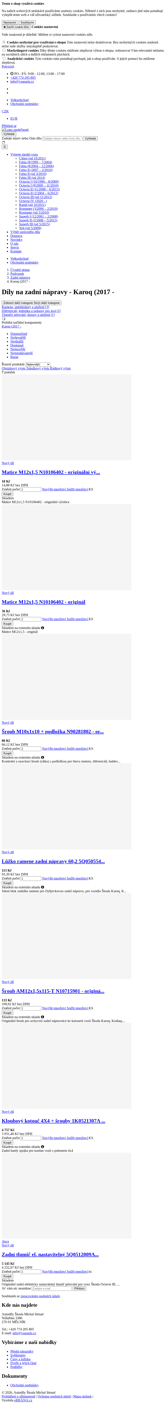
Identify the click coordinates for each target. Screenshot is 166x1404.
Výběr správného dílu (25, 232)
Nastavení (9, 22)
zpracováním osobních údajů (40, 1296)
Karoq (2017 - (11, 326)
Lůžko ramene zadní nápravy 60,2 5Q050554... (53, 861)
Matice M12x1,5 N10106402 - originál (43, 602)
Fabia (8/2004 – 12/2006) (36, 166)
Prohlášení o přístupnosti (18, 1396)
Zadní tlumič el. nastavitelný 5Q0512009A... (50, 1254)
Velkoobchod (19, 100)
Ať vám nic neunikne (17, 1288)
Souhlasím (27, 22)
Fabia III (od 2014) (32, 177)
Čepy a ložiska (20, 1359)
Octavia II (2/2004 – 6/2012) (38, 193)
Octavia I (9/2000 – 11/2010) (39, 185)
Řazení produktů (13, 364)
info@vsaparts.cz (24, 1333)
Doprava (16, 236)
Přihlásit (79, 1288)
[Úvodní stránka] (15, 129)
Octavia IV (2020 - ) (33, 201)
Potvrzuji (8, 66)
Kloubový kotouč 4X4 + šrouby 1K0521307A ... (53, 1121)
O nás (14, 243)
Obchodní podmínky (24, 104)
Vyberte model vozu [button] (24, 154)
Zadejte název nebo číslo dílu (22, 138)
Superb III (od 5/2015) (34, 224)
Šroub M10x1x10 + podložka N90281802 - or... (53, 731)
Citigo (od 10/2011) (32, 158)
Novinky (16, 239)
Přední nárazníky (22, 1351)
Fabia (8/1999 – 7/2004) (35, 162)
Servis (14, 247)
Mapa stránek (82, 1396)
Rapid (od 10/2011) (32, 205)
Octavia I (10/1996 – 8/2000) (39, 181)
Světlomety (18, 1355)
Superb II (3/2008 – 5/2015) (38, 220)
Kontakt (15, 251)
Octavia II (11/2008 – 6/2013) (39, 189)
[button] (5, 111)
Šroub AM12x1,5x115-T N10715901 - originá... (53, 991)
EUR (14, 118)
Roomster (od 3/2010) (34, 212)
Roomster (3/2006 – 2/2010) (38, 208)
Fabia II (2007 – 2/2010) (36, 170)
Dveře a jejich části (23, 1363)
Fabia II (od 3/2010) (32, 174)
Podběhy (16, 1367)
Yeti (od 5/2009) (30, 228)
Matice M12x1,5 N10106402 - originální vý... (51, 472)
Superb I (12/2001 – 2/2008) (38, 216)
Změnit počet (11, 489)
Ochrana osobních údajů (54, 1396)
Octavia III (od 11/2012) (35, 197)
